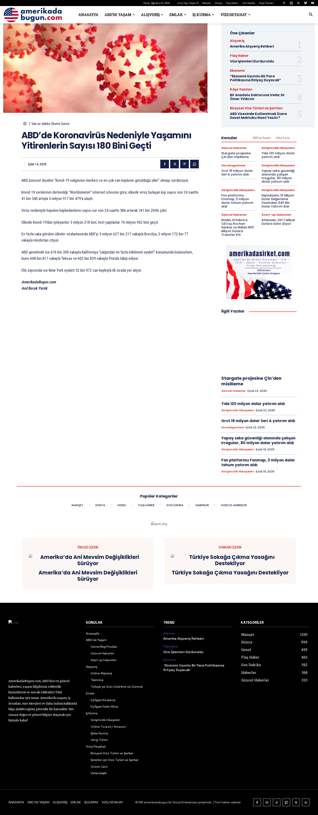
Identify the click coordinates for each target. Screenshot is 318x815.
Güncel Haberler (234, 148)
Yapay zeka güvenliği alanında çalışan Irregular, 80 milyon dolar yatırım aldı (278, 176)
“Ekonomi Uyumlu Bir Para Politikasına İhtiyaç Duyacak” (255, 78)
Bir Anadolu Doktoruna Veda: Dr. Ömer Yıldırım (258, 97)
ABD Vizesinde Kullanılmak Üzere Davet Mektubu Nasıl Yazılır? (258, 116)
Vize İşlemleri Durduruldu (252, 61)
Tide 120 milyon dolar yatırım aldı (278, 155)
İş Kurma (202, 14)
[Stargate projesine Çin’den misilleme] (259, 344)
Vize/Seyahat (233, 14)
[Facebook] (284, 3)
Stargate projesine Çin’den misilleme (236, 155)
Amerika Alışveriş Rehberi (252, 46)
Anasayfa (88, 14)
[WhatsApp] (194, 164)
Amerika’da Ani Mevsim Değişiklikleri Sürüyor (88, 576)
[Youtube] (312, 3)
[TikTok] (276, 802)
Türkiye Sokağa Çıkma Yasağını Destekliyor (230, 573)
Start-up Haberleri (276, 214)
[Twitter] (298, 3)
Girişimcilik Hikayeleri (278, 148)
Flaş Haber (232, 3)
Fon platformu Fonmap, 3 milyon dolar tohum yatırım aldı (237, 200)
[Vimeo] (305, 3)
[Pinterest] (184, 164)
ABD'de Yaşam (262, 138)
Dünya (218, 3)
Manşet (206, 3)
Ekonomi (237, 70)
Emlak (176, 14)
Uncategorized (233, 165)
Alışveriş (150, 14)
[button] (310, 15)
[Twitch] (286, 802)
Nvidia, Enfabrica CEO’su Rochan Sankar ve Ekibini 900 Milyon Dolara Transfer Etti (237, 227)
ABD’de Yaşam (117, 14)
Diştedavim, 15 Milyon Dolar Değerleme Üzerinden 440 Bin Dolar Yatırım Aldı (278, 200)
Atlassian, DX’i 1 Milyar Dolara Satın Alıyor (278, 222)
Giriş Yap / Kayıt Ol (188, 3)
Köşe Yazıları (266, 3)
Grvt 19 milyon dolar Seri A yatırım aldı (237, 173)
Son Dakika (249, 3)
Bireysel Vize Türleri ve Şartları (256, 108)
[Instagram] (291, 3)
